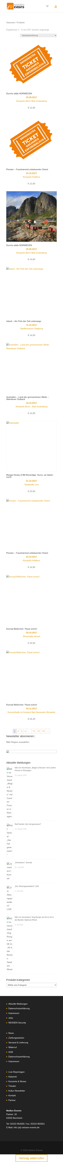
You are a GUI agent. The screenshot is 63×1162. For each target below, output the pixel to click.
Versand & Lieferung (18, 1042)
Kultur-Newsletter (16, 1090)
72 (38, 731)
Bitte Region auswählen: (18, 742)
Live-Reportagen (16, 1072)
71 (34, 731)
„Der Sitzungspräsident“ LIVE (27, 886)
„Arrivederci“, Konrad (23, 863)
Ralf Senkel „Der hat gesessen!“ (28, 824)
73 (43, 731)
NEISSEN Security (17, 1022)
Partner (12, 1100)
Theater (12, 1086)
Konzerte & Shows (17, 1081)
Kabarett (12, 1076)
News (11, 1033)
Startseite (10, 22)
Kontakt (12, 1095)
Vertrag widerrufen (31, 1158)
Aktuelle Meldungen (18, 1004)
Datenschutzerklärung (19, 1008)
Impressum (13, 1013)
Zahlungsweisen (16, 1038)
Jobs (10, 1018)
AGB (10, 1052)
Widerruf (12, 1047)
